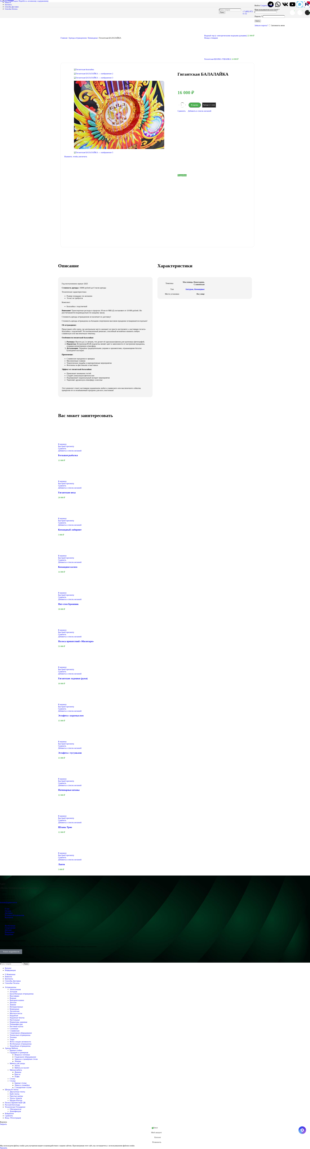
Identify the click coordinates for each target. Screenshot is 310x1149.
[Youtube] (292, 4)
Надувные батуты (17, 1018)
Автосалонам (15, 989)
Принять (3, 1148)
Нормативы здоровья (18, 1022)
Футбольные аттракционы (20, 1044)
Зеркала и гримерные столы (26, 1059)
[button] (62, 444)
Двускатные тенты (17, 1092)
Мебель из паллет (22, 1068)
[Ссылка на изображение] (15, 880)
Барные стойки (16, 1050)
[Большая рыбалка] (67, 442)
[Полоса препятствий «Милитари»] (67, 628)
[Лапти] (67, 851)
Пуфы (17, 1076)
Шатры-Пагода (16, 1100)
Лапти (61, 864)
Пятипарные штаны (69, 790)
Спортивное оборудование (21, 1033)
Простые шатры (16, 1096)
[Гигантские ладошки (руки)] (67, 665)
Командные (14, 1009)
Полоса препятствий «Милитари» (76, 641)
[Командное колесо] (67, 553)
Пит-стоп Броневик (68, 604)
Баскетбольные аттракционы (22, 994)
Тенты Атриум (16, 1098)
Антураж (13, 992)
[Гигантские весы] (67, 479)
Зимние (13, 1005)
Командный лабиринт (69, 529)
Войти (258, 21)
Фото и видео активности (20, 1042)
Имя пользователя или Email (267, 10)
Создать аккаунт (267, 5)
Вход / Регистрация (13, 1118)
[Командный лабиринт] (67, 516)
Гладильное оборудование (25, 1057)
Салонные (14, 1029)
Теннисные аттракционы (20, 1035)
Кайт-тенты (14, 1094)
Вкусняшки (14, 996)
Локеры (18, 1061)
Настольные (15, 1020)
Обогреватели (15, 1109)
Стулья (12, 1081)
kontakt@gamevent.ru (8, 902)
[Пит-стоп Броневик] (67, 591)
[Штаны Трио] (67, 814)
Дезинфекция (15, 1111)
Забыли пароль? (261, 25)
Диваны (18, 1072)
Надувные (14, 1016)
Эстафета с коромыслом (71, 715)
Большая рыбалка (68, 455)
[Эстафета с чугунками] (67, 739)
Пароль (258, 16)
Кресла (17, 1074)
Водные (13, 998)
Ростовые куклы (16, 1026)
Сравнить (9, 1116)
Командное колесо (67, 567)
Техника (13, 1037)
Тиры (12, 1039)
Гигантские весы (67, 492)
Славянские (14, 1031)
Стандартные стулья (23, 1087)
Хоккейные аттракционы (20, 1046)
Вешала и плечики (22, 1055)
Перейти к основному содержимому (34, 1)
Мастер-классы (16, 1013)
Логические (14, 1011)
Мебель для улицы (17, 1063)
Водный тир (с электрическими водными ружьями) (225, 36)
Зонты (17, 1066)
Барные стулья (20, 1083)
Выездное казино (17, 1000)
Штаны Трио (65, 827)
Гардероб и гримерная (19, 1053)
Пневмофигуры (16, 1024)
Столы (12, 1079)
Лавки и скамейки (22, 1085)
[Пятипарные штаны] (67, 777)
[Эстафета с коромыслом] (67, 702)
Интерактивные (16, 1007)
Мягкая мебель (16, 1070)
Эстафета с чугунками (70, 753)
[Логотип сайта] (15, 15)
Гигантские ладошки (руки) (73, 678)
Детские (13, 1002)
